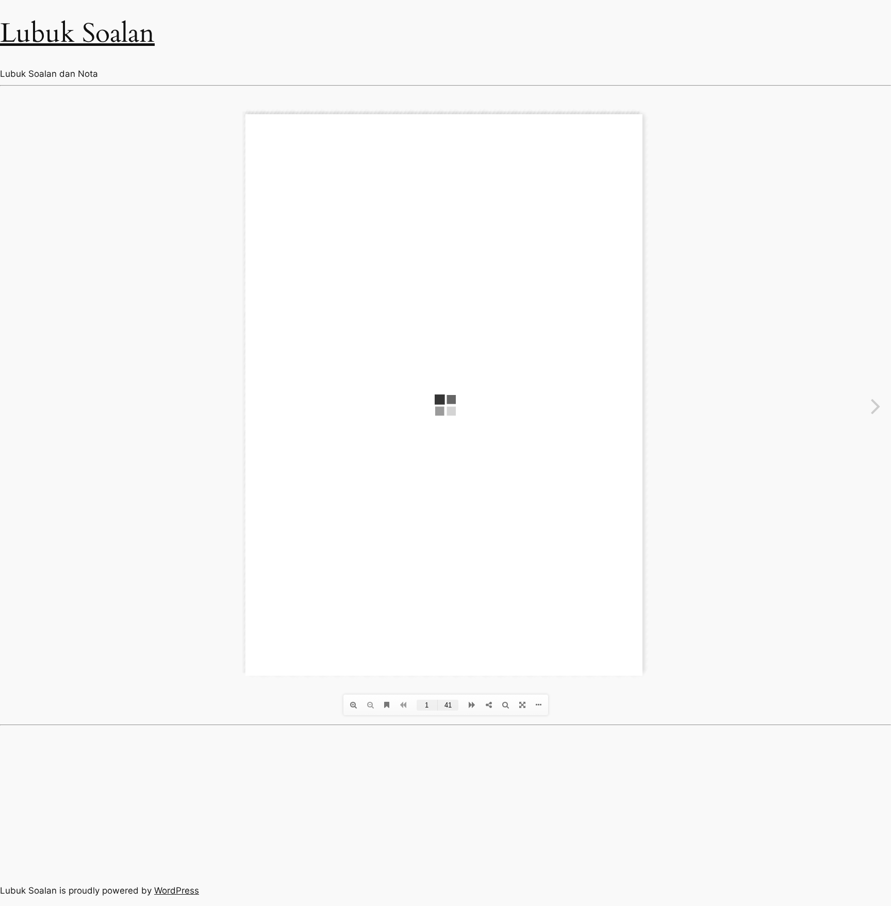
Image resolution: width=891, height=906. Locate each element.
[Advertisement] (445, 803)
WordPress (176, 890)
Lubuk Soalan (77, 33)
